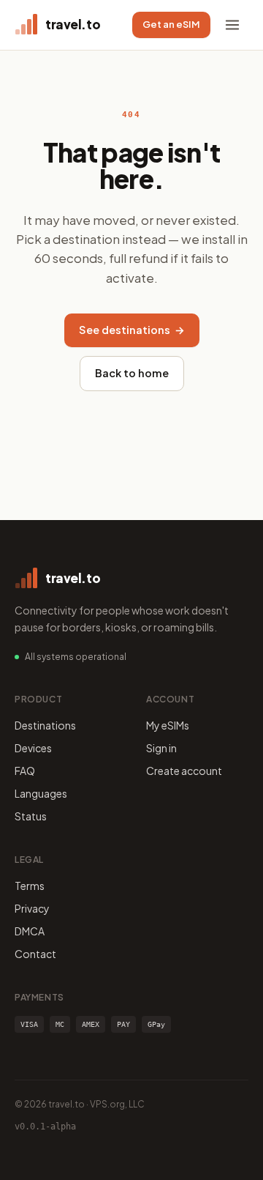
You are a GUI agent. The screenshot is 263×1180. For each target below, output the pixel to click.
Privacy (32, 908)
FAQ (25, 770)
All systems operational (75, 656)
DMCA (30, 931)
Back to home (132, 372)
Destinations (45, 725)
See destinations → (132, 329)
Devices (33, 747)
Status (31, 816)
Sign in (161, 747)
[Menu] (232, 25)
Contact (35, 953)
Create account (184, 770)
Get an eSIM (171, 24)
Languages (41, 793)
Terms (30, 885)
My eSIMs (167, 725)
